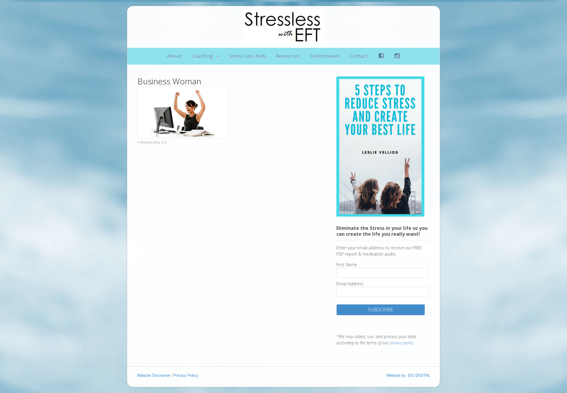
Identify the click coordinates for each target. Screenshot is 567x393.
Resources (287, 56)
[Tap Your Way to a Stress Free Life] (283, 42)
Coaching (202, 56)
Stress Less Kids (247, 56)
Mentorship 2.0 (152, 142)
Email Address (350, 283)
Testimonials (324, 56)
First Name (346, 264)
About (174, 56)
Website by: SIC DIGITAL (408, 375)
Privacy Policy (185, 375)
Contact (359, 56)
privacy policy (401, 342)
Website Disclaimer (153, 375)
